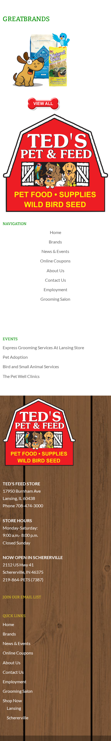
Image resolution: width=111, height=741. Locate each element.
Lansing (57, 316)
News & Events (55, 251)
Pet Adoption (15, 357)
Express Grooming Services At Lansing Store (43, 347)
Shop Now (55, 308)
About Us (55, 270)
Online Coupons (55, 260)
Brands (55, 241)
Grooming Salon (55, 298)
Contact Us (55, 280)
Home (55, 232)
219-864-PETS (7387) (23, 579)
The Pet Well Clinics (21, 376)
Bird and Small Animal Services (31, 366)
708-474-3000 (29, 505)
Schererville (57, 325)
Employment (55, 289)
